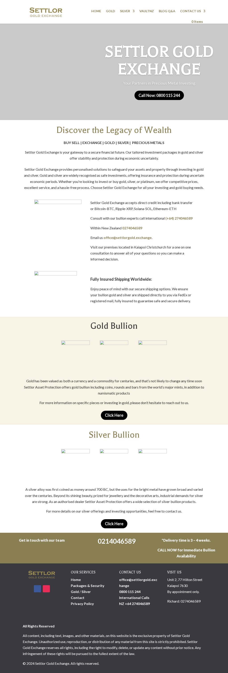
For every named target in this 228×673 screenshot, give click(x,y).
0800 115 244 (129, 591)
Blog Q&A (167, 11)
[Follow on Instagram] (46, 588)
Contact (77, 597)
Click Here (114, 415)
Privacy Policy (82, 603)
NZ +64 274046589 (134, 603)
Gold (110, 11)
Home (96, 11)
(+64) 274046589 (179, 218)
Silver (125, 11)
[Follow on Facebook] (37, 588)
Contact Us (190, 11)
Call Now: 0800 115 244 (159, 95)
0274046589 (132, 228)
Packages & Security (87, 585)
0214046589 (116, 541)
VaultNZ (146, 11)
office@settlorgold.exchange (128, 237)
